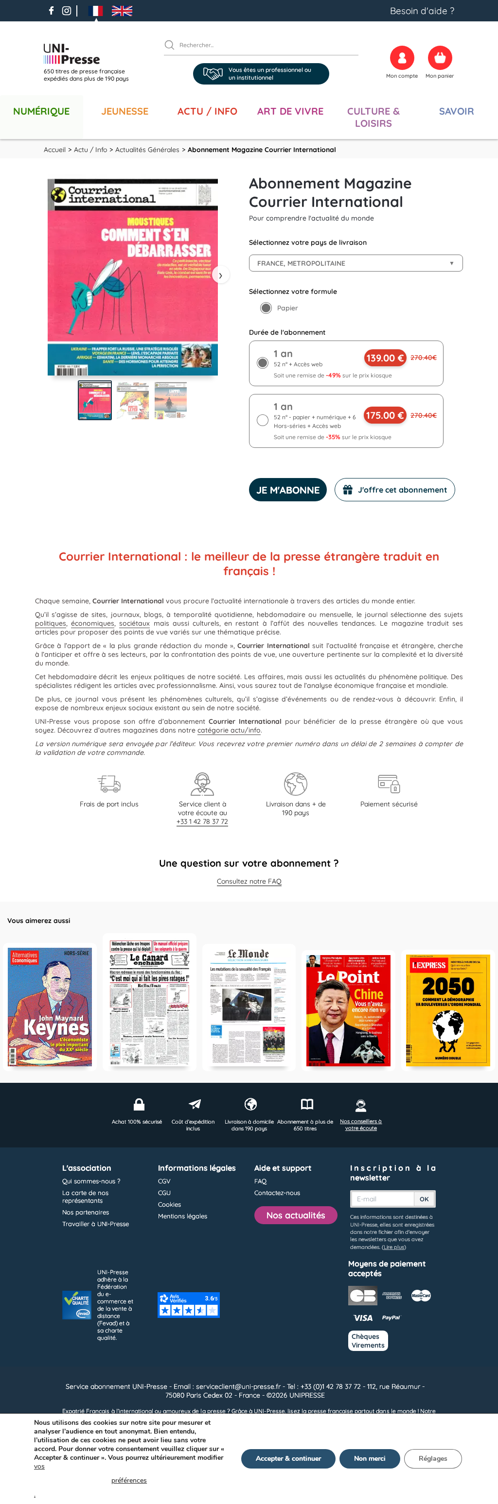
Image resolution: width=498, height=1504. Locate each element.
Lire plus (394, 1247)
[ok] (173, 44)
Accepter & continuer (288, 1458)
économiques (92, 623)
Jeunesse (124, 111)
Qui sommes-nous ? (91, 1181)
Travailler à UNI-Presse (95, 1224)
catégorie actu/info (229, 730)
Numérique (41, 111)
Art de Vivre (290, 111)
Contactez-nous (277, 1192)
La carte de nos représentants (85, 1196)
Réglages (433, 1458)
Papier (287, 308)
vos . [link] (90, 1480)
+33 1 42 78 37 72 (202, 821)
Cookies (169, 1204)
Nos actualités (296, 1215)
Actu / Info (207, 111)
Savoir (456, 111)
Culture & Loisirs (373, 117)
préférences (129, 1480)
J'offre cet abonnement (402, 490)
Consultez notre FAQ (249, 881)
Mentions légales (182, 1216)
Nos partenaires (85, 1212)
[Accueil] (90, 54)
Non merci (370, 1458)
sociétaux (134, 623)
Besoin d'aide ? (422, 11)
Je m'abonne (288, 490)
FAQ (260, 1181)
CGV (164, 1181)
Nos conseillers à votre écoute (361, 1124)
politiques (50, 623)
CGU (164, 1192)
